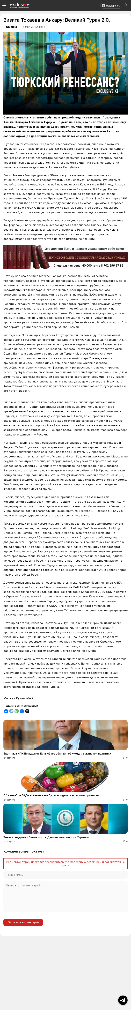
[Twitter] (27, 711)
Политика (10, 26)
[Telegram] (11, 711)
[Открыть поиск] (125, 5)
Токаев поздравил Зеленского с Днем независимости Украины (46, 837)
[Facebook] (22, 711)
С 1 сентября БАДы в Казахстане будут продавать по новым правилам (51, 795)
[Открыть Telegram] (123, 1000)
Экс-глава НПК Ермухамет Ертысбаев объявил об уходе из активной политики (57, 753)
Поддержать (113, 5)
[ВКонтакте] (6, 711)
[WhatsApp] (16, 711)
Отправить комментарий (23, 922)
